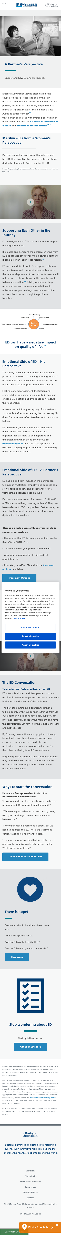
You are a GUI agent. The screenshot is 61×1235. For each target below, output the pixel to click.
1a (30, 113)
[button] (4, 5)
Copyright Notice (30, 1192)
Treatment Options (19, 577)
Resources (17, 956)
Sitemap (30, 1197)
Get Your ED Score (30, 1046)
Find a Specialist (39, 1227)
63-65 (49, 125)
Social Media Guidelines (30, 1181)
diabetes (35, 121)
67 (25, 281)
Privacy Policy (31, 1176)
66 (43, 259)
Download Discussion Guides (25, 856)
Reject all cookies (30, 636)
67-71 (44, 345)
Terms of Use (30, 1187)
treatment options (13, 443)
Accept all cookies (30, 645)
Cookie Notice (19, 618)
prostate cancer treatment (32, 125)
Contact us (30, 1170)
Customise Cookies (30, 627)
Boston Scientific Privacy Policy (43, 1097)
